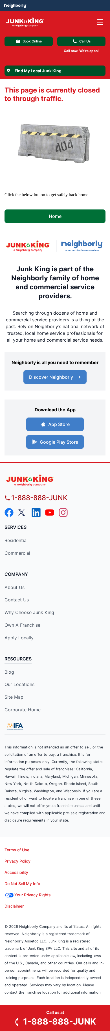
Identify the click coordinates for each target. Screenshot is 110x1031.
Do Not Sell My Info (22, 883)
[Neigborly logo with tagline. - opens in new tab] (83, 246)
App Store (59, 424)
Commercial (17, 553)
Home (55, 216)
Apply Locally (19, 637)
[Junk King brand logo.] (28, 246)
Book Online (32, 41)
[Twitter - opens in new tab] (22, 512)
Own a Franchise (22, 625)
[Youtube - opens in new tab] (49, 512)
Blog (9, 672)
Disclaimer (14, 906)
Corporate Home (23, 709)
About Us (15, 587)
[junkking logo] (55, 480)
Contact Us (17, 600)
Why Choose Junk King (29, 612)
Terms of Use (17, 849)
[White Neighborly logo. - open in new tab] (15, 5)
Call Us (85, 41)
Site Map (14, 697)
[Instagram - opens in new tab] (63, 512)
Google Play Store (59, 442)
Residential (16, 540)
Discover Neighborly (51, 377)
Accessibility (16, 872)
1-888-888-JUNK (39, 498)
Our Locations (19, 684)
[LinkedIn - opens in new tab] (36, 512)
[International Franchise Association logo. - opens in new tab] (15, 726)
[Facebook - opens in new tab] (9, 512)
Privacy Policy (17, 861)
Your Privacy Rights (32, 894)
